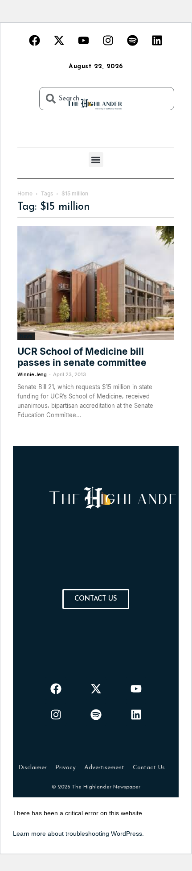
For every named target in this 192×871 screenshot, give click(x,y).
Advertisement (104, 767)
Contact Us (149, 767)
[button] (96, 159)
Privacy (65, 767)
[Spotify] (133, 40)
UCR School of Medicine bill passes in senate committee (82, 357)
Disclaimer (32, 767)
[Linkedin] (157, 40)
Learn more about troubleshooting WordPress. (78, 833)
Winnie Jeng (32, 374)
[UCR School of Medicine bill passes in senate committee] (95, 283)
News (26, 336)
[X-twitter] (59, 40)
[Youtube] (84, 40)
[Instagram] (108, 40)
